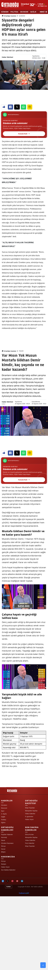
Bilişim (3, 852)
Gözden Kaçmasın (7, 843)
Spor (2, 811)
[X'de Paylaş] (17, 107)
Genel (3, 849)
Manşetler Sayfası (31, 810)
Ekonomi (4, 808)
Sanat (3, 840)
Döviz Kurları (29, 834)
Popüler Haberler (7, 834)
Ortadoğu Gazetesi (9, 16)
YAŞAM (21, 351)
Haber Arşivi (29, 819)
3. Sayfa (4, 814)
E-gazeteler (29, 816)
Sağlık (3, 816)
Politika (3, 819)
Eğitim (3, 822)
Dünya (3, 846)
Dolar (41, 4)
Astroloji (4, 837)
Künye (3, 861)
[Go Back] (43, 965)
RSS (9, 887)
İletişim (3, 864)
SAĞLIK (33, 12)
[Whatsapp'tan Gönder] (23, 107)
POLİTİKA (14, 12)
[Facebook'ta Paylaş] (10, 107)
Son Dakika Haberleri (8, 870)
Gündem (4, 805)
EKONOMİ (24, 12)
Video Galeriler (30, 813)
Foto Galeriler (29, 843)
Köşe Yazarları (30, 808)
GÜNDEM (4, 12)
